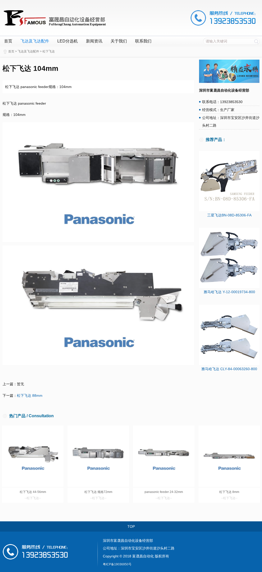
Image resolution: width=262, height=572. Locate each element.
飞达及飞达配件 (34, 41)
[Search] (256, 41)
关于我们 (119, 41)
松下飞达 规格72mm (98, 492)
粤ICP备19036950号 (117, 564)
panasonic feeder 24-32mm (164, 492)
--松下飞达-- (33, 498)
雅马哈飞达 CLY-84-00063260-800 (229, 369)
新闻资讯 (94, 41)
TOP (131, 526)
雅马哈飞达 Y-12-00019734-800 (229, 292)
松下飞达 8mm (229, 492)
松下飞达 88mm (29, 395)
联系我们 (143, 41)
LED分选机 (67, 41)
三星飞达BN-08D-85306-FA (229, 215)
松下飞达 (48, 51)
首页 (8, 41)
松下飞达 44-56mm (33, 492)
